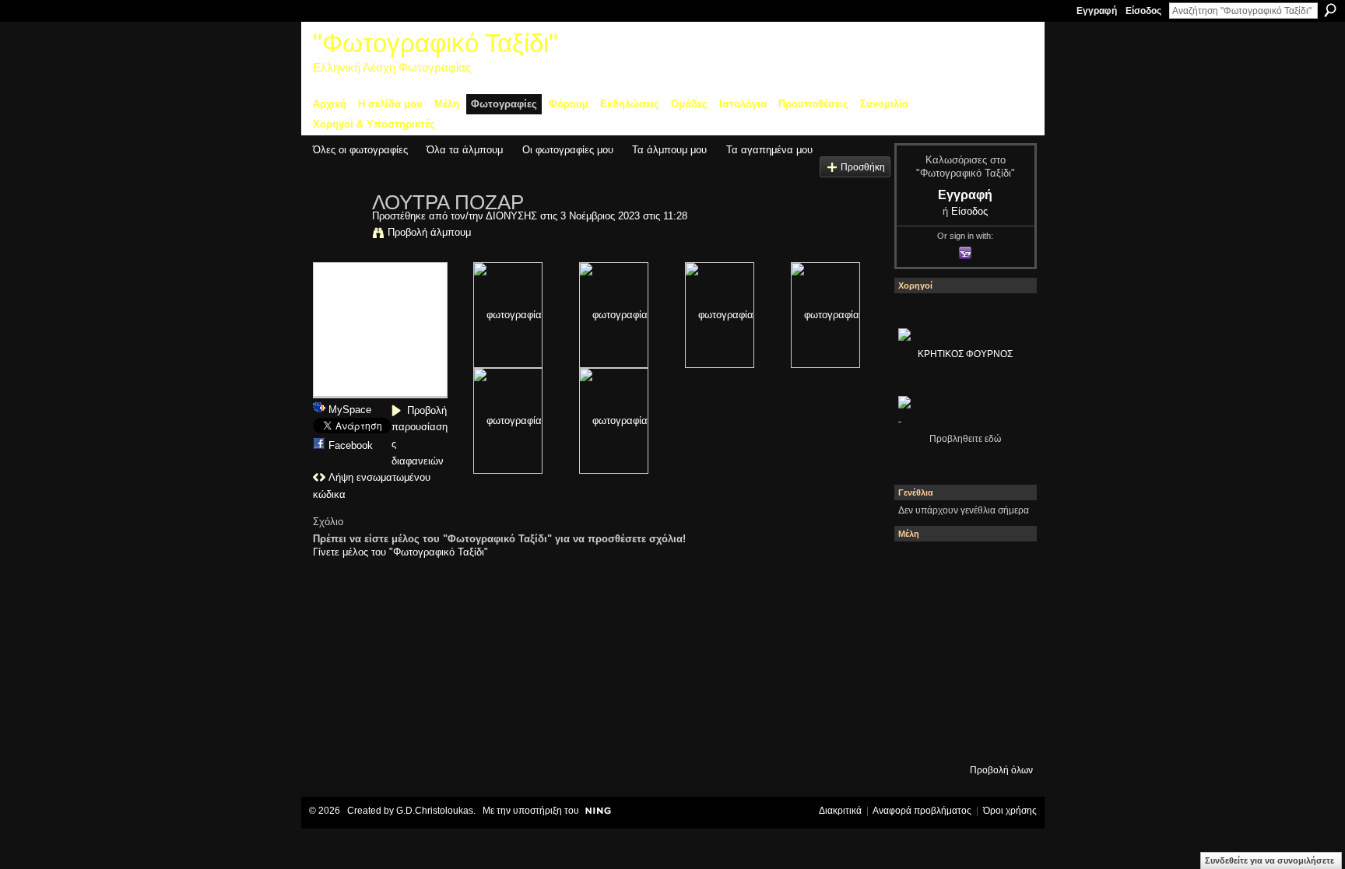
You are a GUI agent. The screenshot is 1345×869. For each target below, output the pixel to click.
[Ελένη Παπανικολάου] (1003, 651)
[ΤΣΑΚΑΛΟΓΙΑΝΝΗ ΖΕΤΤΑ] (919, 735)
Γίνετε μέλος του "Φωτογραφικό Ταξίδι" (400, 552)
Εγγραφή (1096, 10)
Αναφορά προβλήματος (922, 810)
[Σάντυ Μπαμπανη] (1003, 693)
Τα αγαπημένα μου (769, 150)
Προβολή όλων (1001, 770)
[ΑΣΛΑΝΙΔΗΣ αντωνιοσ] (919, 651)
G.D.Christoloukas (434, 810)
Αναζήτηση (1330, 10)
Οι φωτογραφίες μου (567, 150)
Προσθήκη (863, 167)
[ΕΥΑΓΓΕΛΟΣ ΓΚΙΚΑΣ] (961, 693)
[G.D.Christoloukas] (1003, 735)
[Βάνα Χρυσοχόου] (961, 609)
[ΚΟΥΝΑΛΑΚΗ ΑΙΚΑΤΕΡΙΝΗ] (919, 567)
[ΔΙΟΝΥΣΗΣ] (338, 235)
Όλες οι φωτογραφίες (360, 150)
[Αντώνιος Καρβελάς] (961, 735)
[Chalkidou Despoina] (919, 609)
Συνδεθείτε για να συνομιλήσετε (1269, 860)
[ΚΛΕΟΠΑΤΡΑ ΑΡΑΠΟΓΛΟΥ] (961, 651)
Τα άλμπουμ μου (669, 150)
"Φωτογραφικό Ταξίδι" (435, 43)
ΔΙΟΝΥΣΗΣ (511, 216)
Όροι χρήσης (1010, 810)
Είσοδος (1143, 10)
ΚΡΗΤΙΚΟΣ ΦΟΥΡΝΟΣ (965, 354)
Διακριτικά (840, 810)
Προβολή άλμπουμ (429, 232)
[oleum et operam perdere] (961, 567)
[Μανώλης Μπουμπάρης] (919, 693)
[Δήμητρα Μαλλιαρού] (1003, 567)
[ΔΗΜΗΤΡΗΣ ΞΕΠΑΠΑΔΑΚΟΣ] (1003, 609)
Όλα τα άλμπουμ (465, 150)
